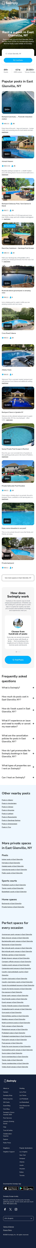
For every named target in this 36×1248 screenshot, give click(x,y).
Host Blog (6, 1109)
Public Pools (7, 1143)
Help (4, 1127)
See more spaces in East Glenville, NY (18, 578)
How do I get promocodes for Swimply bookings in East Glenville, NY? (16, 753)
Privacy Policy (7, 1230)
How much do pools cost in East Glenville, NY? (15, 698)
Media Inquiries (8, 1099)
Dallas (22, 1172)
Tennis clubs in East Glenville (12, 1060)
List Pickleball (24, 1099)
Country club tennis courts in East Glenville (17, 982)
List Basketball (24, 1102)
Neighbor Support (8, 1152)
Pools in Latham (7, 814)
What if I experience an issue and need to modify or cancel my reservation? (16, 723)
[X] (10, 1209)
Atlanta (22, 1162)
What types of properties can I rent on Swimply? (16, 767)
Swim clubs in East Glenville (12, 1053)
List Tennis (23, 1095)
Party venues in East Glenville (12, 1026)
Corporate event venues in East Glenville (16, 968)
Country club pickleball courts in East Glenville (15, 973)
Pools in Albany (7, 800)
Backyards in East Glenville (11, 903)
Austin (22, 1165)
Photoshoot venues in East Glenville (15, 1029)
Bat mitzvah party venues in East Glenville (17, 951)
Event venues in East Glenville (12, 1002)
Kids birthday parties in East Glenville (15, 1016)
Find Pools (19, 60)
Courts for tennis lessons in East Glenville (17, 989)
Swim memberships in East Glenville (15, 1057)
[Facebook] (5, 1209)
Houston (22, 1169)
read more (5, 132)
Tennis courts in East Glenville (12, 888)
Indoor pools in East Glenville (12, 859)
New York (23, 1155)
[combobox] (18, 53)
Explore (5, 1139)
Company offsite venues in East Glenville (16, 962)
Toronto (22, 1175)
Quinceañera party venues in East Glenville (17, 1050)
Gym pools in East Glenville (12, 1012)
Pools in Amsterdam (9, 803)
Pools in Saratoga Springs (11, 820)
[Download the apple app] (10, 1188)
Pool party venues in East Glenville (14, 1040)
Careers (5, 1092)
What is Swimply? (11, 687)
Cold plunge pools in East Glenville (14, 870)
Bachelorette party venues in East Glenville (17, 941)
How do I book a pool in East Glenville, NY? (16, 710)
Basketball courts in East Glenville (14, 892)
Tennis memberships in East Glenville (15, 1063)
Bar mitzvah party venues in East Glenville (17, 948)
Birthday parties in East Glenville (13, 955)
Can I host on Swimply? (13, 777)
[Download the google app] (26, 1188)
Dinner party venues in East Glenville (15, 995)
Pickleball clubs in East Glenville (13, 1033)
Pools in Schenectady (9, 824)
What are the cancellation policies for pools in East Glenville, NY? (15, 738)
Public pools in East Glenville (12, 873)
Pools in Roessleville (9, 817)
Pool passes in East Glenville (12, 1043)
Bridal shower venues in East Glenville (16, 958)
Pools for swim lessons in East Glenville (16, 1046)
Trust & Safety (7, 1130)
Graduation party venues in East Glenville (17, 1009)
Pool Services (7, 1118)
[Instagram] (16, 1209)
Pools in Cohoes (7, 807)
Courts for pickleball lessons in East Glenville (18, 985)
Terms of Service (8, 1227)
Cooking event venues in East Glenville (16, 965)
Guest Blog (6, 1106)
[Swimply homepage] (18, 3)
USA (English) (8, 1218)
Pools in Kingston (8, 810)
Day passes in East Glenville (12, 992)
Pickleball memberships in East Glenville (16, 1036)
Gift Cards (6, 1102)
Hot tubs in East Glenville (11, 863)
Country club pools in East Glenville (14, 979)
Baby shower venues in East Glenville (15, 938)
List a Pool (23, 1092)
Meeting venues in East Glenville (13, 1019)
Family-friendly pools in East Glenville (15, 1006)
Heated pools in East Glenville (13, 866)
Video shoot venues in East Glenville (15, 1067)
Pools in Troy (6, 827)
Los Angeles (23, 1152)
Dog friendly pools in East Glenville (14, 999)
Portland (22, 1158)
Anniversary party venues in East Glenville (17, 934)
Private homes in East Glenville (13, 907)
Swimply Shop (7, 1095)
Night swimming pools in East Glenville (16, 1023)
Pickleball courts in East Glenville (14, 885)
